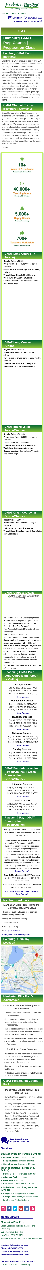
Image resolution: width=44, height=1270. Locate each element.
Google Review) (22, 871)
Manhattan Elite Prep (22, 6)
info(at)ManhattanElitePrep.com (16, 935)
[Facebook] (9, 1208)
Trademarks (15, 1261)
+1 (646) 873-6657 (13, 931)
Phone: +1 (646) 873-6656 (12, 1248)
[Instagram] (3, 1208)
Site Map (5, 1261)
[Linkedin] (26, 1208)
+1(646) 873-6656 (33, 18)
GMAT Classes (18, 14)
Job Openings (28, 1261)
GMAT (7, 14)
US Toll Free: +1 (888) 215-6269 (14, 1252)
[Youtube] (21, 1208)
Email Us (36, 21)
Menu (23, 31)
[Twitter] (15, 1208)
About (26, 21)
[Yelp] (32, 1208)
